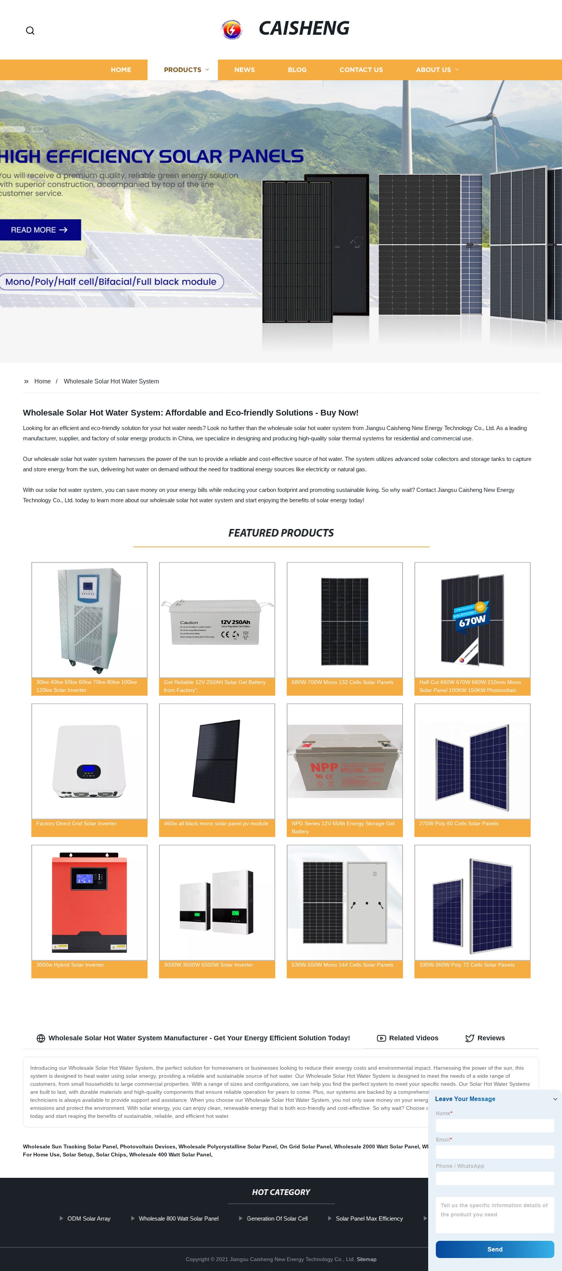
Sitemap (367, 1259)
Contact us (361, 69)
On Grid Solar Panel (305, 1146)
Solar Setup (78, 1154)
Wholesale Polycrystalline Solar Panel (228, 1146)
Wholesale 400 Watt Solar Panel (170, 1154)
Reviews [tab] (491, 1038)
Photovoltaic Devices (147, 1146)
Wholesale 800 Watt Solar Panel (178, 1218)
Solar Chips (111, 1154)
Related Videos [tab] (414, 1038)
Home (121, 69)
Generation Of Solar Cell (277, 1218)
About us (433, 69)
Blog (297, 69)
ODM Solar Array (88, 1218)
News (244, 69)
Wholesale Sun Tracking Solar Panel (70, 1146)
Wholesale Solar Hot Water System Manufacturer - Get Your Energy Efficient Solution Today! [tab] (199, 1038)
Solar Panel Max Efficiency (369, 1218)
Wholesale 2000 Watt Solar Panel (376, 1146)
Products (182, 69)
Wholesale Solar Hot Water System (111, 381)
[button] (30, 31)
